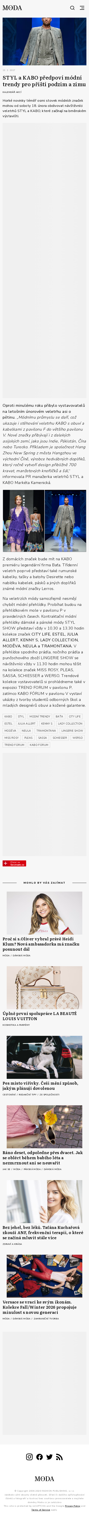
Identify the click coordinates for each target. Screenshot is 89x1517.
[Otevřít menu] (82, 7)
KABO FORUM (39, 745)
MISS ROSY (12, 738)
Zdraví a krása (12, 1244)
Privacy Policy (72, 1506)
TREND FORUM (14, 745)
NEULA (26, 730)
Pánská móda (32, 1169)
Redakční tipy (28, 1094)
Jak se (7, 1169)
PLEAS (28, 738)
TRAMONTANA (46, 730)
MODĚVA (10, 730)
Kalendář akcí (12, 92)
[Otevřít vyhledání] (72, 7)
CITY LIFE (75, 716)
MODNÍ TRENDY (40, 716)
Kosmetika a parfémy (16, 1025)
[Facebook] (39, 1457)
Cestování (9, 1094)
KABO (8, 716)
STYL (21, 716)
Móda (6, 955)
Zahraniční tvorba (46, 1318)
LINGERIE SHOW (72, 730)
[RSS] (59, 1457)
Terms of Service (40, 1509)
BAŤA (59, 716)
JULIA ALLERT (27, 723)
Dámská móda (21, 955)
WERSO (78, 738)
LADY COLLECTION (70, 723)
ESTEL (8, 723)
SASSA (42, 738)
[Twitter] (49, 1457)
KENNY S (46, 723)
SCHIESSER (60, 738)
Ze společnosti (49, 1094)
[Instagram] (29, 1457)
